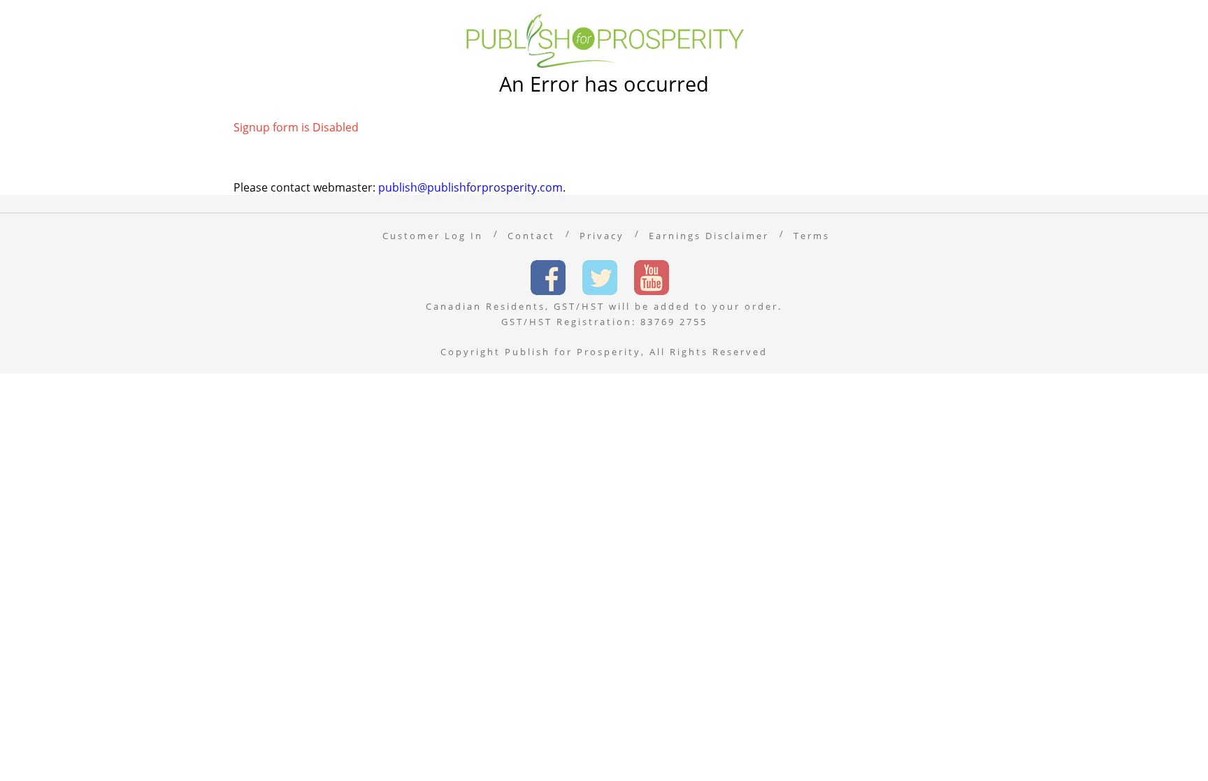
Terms (811, 235)
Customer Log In (432, 235)
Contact (531, 235)
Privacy (602, 235)
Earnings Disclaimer (709, 235)
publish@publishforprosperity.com (470, 187)
